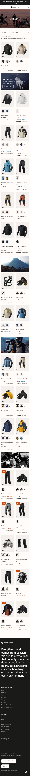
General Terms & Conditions (7, 755)
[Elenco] (28, 32)
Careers (3, 722)
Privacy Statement (13, 753)
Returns (3, 695)
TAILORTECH (5, 726)
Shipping (3, 692)
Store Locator (5, 729)
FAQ (2, 690)
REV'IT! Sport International (11, 770)
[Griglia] (25, 32)
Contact (3, 702)
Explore (3, 731)
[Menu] (2, 7)
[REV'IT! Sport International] (15, 7)
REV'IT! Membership (6, 707)
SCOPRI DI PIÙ (8, 86)
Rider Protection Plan (7, 704)
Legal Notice (18, 755)
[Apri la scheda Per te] (26, 772)
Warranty (3, 697)
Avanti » (17, 635)
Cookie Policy (4, 753)
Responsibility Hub (6, 724)
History (3, 719)
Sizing (3, 700)
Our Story (4, 717)
